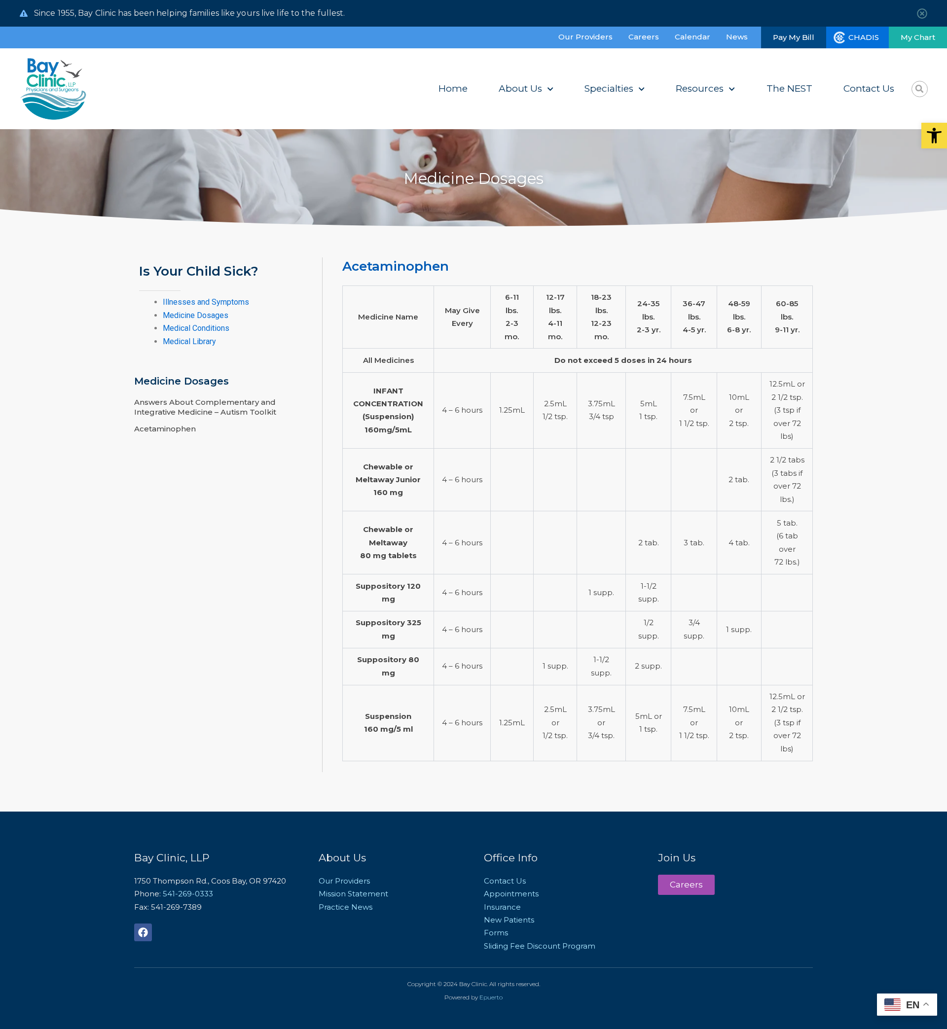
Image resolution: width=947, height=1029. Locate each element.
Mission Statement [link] (353, 893)
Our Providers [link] (585, 36)
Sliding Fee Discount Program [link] (539, 946)
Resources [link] (700, 88)
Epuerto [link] (491, 997)
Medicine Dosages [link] (195, 315)
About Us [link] (520, 88)
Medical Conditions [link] (196, 328)
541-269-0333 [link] (188, 893)
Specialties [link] (608, 88)
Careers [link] (643, 36)
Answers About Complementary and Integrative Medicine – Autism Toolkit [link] (205, 407)
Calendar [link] (692, 36)
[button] (919, 89)
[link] (934, 135)
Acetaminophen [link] (165, 428)
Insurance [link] (502, 907)
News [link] (737, 36)
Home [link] (453, 88)
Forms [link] (496, 932)
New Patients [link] (509, 919)
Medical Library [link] (189, 341)
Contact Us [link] (868, 88)
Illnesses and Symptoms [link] (206, 302)
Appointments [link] (511, 893)
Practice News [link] (345, 907)
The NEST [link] (789, 88)
